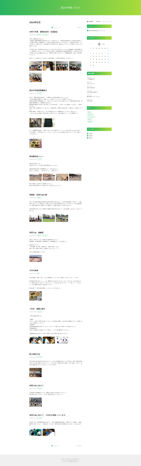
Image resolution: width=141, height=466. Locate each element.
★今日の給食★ (91, 87)
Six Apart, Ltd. (71, 460)
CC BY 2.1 (76, 460)
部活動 (90, 121)
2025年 (90, 135)
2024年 (90, 138)
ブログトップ (57, 27)
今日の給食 (89, 100)
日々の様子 (45, 34)
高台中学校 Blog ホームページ (97, 30)
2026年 (90, 133)
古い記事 (78, 27)
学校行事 (39, 34)
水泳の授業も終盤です (92, 92)
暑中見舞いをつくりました (93, 96)
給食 (38, 273)
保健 (89, 112)
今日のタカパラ (91, 83)
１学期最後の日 (91, 79)
